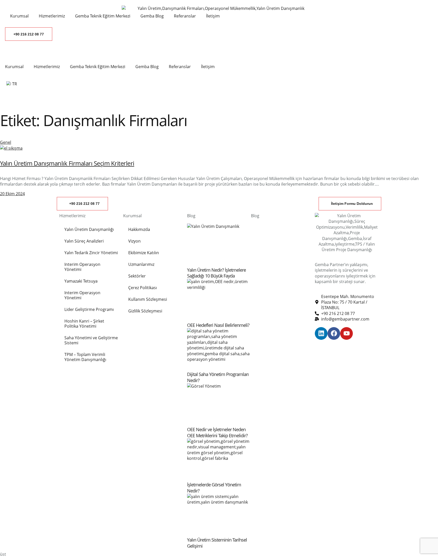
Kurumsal (14, 66)
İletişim (208, 66)
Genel (5, 142)
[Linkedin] (321, 333)
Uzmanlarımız (141, 264)
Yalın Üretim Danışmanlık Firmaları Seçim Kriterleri (67, 163)
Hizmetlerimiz (47, 66)
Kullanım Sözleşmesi (147, 299)
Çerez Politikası (142, 287)
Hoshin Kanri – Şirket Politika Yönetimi (84, 323)
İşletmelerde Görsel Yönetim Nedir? (214, 487)
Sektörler (137, 276)
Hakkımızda (139, 229)
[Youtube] (346, 333)
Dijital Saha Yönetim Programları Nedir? (218, 377)
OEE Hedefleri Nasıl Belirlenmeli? (218, 325)
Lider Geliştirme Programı (89, 309)
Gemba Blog (147, 66)
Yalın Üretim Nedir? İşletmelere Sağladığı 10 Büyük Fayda (216, 273)
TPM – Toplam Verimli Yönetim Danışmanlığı (85, 357)
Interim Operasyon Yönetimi (82, 267)
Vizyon (134, 241)
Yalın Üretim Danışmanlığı (89, 229)
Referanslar (180, 66)
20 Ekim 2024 (12, 193)
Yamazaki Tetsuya (81, 281)
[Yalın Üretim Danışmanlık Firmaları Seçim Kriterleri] (11, 148)
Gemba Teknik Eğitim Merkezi (97, 66)
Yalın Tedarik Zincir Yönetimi (91, 252)
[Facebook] (333, 333)
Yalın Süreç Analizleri (84, 241)
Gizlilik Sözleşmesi (145, 311)
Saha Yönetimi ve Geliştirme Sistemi (91, 340)
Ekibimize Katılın (143, 252)
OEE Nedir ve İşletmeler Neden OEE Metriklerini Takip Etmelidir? (217, 432)
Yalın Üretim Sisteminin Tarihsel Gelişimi (217, 543)
